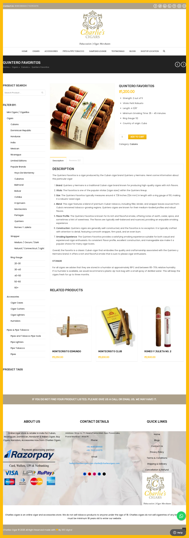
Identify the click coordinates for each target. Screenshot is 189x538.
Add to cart (137, 136)
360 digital (67, 529)
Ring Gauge (16, 257)
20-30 (17, 263)
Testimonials (117, 51)
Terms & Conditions (157, 457)
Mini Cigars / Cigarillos (18, 112)
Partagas (19, 215)
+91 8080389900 (94, 447)
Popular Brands (18, 166)
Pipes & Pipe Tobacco (73, 51)
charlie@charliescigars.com (107, 463)
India (13, 142)
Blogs (132, 51)
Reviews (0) (74, 160)
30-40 (17, 269)
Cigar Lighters (18, 314)
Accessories (51, 51)
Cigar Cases (17, 302)
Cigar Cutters (18, 308)
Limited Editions (19, 160)
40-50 (17, 275)
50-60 (17, 281)
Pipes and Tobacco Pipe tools (26, 335)
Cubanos (19, 178)
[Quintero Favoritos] (82, 117)
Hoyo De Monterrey (24, 172)
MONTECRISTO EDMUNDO (66, 351)
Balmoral (18, 184)
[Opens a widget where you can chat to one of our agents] (178, 533)
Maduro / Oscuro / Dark (26, 242)
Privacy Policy (157, 452)
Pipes (13, 354)
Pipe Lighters (17, 342)
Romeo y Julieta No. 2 (157, 351)
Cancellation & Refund (157, 469)
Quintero (19, 221)
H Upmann (19, 203)
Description (58, 160)
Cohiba (18, 197)
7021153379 (33, 6)
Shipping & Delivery (157, 463)
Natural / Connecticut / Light (29, 248)
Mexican (15, 148)
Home (24, 51)
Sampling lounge (97, 51)
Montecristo (20, 209)
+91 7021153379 (94, 450)
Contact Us (157, 446)
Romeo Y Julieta (22, 227)
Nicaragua (16, 154)
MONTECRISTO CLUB (110, 351)
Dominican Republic (21, 130)
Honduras (15, 136)
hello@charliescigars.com (81, 463)
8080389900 (21, 6)
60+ (16, 287)
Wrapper (15, 236)
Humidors (15, 320)
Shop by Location (150, 51)
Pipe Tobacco (18, 348)
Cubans (25, 67)
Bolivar (17, 190)
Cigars (36, 51)
